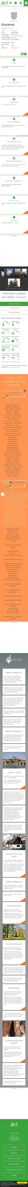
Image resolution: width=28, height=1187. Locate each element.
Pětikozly (18, 454)
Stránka (12, 464)
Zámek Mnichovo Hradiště (13, 600)
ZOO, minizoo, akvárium (12, 494)
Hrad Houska (12, 572)
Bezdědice (16, 407)
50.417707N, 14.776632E (17, 36)
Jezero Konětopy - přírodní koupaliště (13, 618)
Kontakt (14, 1175)
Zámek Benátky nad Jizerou (13, 580)
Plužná (17, 456)
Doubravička (8, 423)
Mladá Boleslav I (12, 446)
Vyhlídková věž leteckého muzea (13, 540)
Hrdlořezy (10, 425)
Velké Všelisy (16, 470)
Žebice (16, 476)
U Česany (16, 468)
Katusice (13, 429)
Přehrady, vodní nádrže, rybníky (14, 502)
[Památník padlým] (21, 273)
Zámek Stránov (12, 531)
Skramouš (9, 462)
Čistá (19, 417)
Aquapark (23, 494)
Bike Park (6, 521)
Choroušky (8, 415)
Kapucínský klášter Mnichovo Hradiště (13, 611)
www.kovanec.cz (15, 48)
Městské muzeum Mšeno (13, 555)
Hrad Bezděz (12, 574)
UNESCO (4, 498)
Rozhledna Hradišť (12, 529)
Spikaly (6, 464)
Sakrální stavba (20, 524)
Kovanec (8, 24)
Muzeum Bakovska (12, 570)
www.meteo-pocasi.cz (14, 367)
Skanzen (24, 498)
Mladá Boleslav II (12, 448)
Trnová (9, 468)
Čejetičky (16, 413)
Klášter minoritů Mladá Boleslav (13, 546)
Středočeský (14, 31)
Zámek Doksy (12, 608)
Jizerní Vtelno (8, 427)
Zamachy (15, 474)
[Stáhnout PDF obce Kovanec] (22, 54)
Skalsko (16, 460)
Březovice (9, 411)
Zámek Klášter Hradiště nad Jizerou (13, 591)
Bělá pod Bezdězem (12, 405)
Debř (16, 419)
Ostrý (12, 454)
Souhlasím (22, 1182)
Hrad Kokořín (12, 576)
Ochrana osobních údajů (14, 1170)
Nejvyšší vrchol (20, 517)
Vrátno (17, 472)
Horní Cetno (18, 423)
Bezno (6, 409)
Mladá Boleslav (14, 34)
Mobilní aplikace (14, 1164)
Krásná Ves (15, 431)
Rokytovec (9, 460)
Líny (5, 435)
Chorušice (16, 415)
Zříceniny (20, 509)
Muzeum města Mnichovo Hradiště (13, 605)
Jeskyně (6, 517)
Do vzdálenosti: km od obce (12, 391)
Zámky (13, 509)
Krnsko (6, 433)
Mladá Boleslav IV (12, 450)
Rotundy (21, 513)
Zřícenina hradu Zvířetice (13, 565)
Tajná (20, 466)
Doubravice (17, 421)
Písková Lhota (9, 456)
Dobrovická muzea (12, 578)
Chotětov (7, 417)
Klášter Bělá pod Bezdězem (12, 552)
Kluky (18, 429)
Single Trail (14, 521)
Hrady (7, 509)
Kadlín (6, 429)
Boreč (12, 409)
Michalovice (12, 442)
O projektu (14, 1147)
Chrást (14, 417)
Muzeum (22, 521)
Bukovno (16, 411)
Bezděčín (8, 407)
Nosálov (6, 454)
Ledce (18, 433)
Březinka (18, 409)
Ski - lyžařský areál (14, 498)
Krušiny (12, 433)
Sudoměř (8, 466)
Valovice (7, 470)
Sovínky (16, 462)
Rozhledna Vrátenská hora (13, 563)
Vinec (7, 472)
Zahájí (9, 474)
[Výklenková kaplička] (7, 273)
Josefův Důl (17, 427)
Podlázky (9, 458)
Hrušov (16, 425)
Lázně (12, 517)
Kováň (8, 431)
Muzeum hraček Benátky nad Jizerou (13, 585)
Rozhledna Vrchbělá (13, 568)
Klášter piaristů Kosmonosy (13, 559)
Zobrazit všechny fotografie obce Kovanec (14, 288)
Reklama (14, 1153)
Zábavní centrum (8, 524)
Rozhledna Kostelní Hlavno (13, 596)
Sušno (15, 466)
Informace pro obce (14, 1158)
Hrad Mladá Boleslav (13, 537)
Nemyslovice (9, 452)
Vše (3, 494)
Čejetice (8, 413)
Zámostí (10, 476)
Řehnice (16, 458)
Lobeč (10, 435)
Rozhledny (23, 505)
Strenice (19, 464)
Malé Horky (17, 435)
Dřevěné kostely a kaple (10, 513)
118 (12, 44)
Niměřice (17, 452)
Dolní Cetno (8, 421)
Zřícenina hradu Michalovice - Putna (12, 534)
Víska (12, 472)
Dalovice (10, 419)
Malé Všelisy (12, 437)
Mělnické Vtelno (12, 439)
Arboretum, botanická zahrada (10, 505)
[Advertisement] (14, 251)
